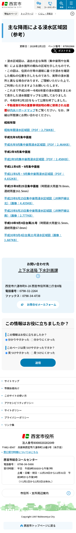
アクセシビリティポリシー (19, 403)
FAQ (39, 7)
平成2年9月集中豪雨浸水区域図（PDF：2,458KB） (37, 159)
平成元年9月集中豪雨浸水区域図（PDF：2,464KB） (37, 144)
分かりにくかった (44, 339)
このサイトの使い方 (15, 395)
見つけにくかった (44, 353)
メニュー (71, 7)
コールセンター (50, 7)
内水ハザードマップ (22, 110)
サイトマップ (11, 381)
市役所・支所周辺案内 (34, 493)
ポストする (64, 50)
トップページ (27, 13)
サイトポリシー (13, 410)
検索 (61, 7)
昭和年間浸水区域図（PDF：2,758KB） (29, 130)
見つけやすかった (18, 353)
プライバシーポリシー (16, 417)
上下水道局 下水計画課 (38, 270)
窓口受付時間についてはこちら (21, 452)
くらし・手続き (45, 13)
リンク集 (9, 425)
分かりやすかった (18, 339)
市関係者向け (11, 388)
